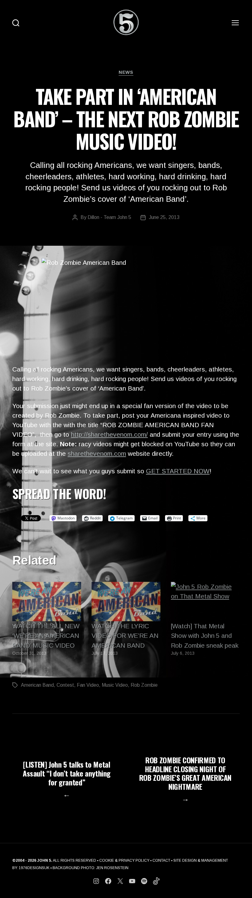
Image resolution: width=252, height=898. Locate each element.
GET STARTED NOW (178, 471)
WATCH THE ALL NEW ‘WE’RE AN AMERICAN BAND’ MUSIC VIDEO (46, 635)
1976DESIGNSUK (34, 868)
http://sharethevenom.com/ (109, 434)
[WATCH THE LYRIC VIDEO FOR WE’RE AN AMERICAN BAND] (126, 601)
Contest (65, 685)
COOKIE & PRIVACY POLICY (124, 860)
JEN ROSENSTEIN (112, 868)
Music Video (115, 685)
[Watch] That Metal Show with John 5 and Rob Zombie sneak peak (204, 635)
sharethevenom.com (97, 453)
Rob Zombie (144, 685)
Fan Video (88, 685)
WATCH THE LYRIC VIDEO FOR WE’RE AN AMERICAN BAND (125, 635)
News (126, 72)
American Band (37, 685)
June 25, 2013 (164, 217)
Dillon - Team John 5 (109, 217)
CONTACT (161, 860)
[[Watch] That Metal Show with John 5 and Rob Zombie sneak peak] (205, 601)
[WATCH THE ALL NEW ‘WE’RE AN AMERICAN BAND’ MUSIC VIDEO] (46, 601)
